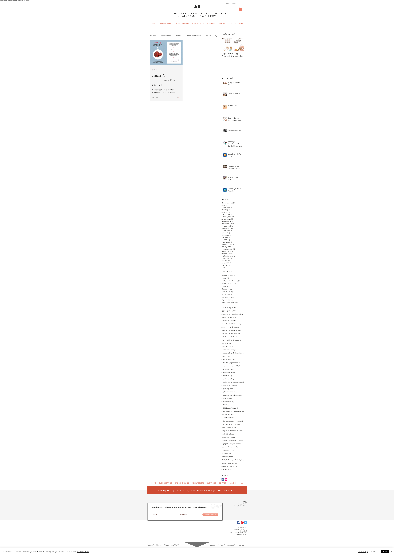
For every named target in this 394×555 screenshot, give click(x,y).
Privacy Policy (242, 504)
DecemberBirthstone (228, 418)
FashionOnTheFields (228, 450)
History (178, 36)
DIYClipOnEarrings (228, 414)
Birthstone (225, 337)
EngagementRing (235, 444)
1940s (223, 311)
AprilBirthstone (234, 327)
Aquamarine (226, 330)
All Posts (153, 36)
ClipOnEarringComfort (229, 392)
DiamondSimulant (228, 424)
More (206, 36)
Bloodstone (237, 340)
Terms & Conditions (240, 506)
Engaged (225, 444)
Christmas (225, 366)
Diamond (240, 421)
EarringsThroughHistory (229, 437)
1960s (229, 311)
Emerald (224, 440)
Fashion (224, 447)
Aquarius (234, 330)
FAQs (245, 502)
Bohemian (225, 343)
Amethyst (225, 327)
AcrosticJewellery (237, 314)
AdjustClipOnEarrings (229, 317)
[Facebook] (238, 522)
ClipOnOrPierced (227, 398)
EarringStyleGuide (228, 434)
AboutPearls (226, 314)
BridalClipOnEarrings (229, 350)
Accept (385, 552)
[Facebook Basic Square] (223, 479)
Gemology (225, 466)
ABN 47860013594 (241, 535)
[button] (240, 9)
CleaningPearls (227, 382)
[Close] (391, 551)
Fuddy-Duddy (226, 463)
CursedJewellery (238, 411)
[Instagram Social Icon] (226, 479)
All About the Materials (193, 36)
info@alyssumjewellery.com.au (231, 545)
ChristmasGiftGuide (228, 372)
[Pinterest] (242, 522)
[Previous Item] (225, 44)
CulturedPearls (227, 411)
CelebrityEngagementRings (231, 363)
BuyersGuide (226, 356)
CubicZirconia (226, 405)
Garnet (234, 463)
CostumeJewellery (228, 401)
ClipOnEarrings (227, 395)
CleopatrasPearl (238, 382)
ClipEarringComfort (228, 388)
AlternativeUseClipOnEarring (231, 324)
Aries (239, 330)
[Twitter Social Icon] (245, 522)
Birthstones (233, 337)
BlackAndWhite (227, 340)
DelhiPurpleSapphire (228, 421)
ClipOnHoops (237, 395)
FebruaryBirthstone (228, 456)
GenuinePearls (226, 469)
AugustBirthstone (227, 333)
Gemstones (233, 466)
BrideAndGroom (238, 353)
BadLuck (237, 333)
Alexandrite (225, 320)
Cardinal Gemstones (228, 359)
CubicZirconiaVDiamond (230, 408)
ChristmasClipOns (236, 366)
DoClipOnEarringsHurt (229, 427)
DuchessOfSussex (236, 431)
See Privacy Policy (83, 552)
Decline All (374, 552)
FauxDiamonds (226, 453)
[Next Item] (241, 44)
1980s (234, 311)
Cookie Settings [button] (363, 552)
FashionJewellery (233, 447)
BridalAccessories (227, 346)
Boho (231, 343)
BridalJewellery (227, 353)
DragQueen (225, 431)
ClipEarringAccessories (229, 385)
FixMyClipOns (239, 460)
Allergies (233, 320)
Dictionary (238, 424)
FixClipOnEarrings (228, 460)
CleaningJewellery (228, 379)
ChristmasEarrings (228, 369)
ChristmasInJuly (227, 375)
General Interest (165, 36)
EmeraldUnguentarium (236, 440)
